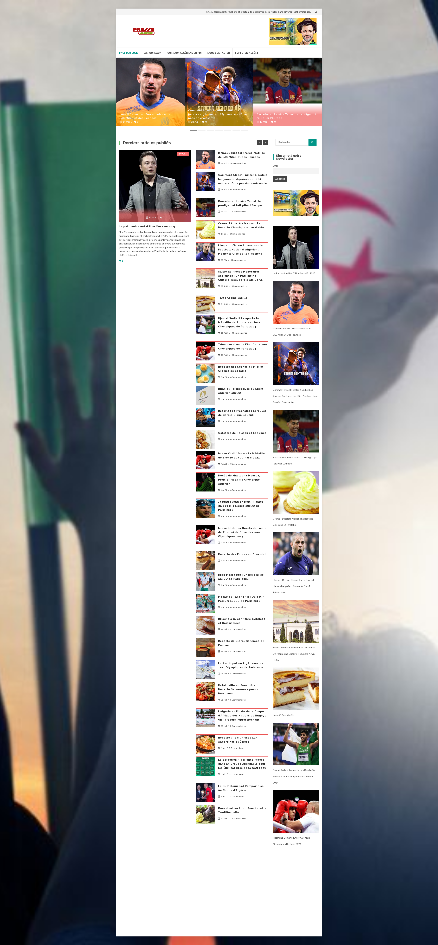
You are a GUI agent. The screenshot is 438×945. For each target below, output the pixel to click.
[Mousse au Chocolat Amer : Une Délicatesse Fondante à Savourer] (205, 211)
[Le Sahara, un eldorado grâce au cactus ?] (205, 722)
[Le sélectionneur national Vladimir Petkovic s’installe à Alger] (205, 651)
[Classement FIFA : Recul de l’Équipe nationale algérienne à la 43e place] (205, 744)
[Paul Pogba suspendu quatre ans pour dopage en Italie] (205, 700)
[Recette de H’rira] (205, 578)
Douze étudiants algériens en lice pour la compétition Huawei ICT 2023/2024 (242, 623)
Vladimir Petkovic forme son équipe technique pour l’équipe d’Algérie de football (241, 597)
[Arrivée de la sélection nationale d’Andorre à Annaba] (205, 534)
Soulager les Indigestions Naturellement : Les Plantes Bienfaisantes (239, 794)
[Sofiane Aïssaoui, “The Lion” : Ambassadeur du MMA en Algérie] (205, 316)
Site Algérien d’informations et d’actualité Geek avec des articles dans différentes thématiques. (258, 11)
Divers (183, 153)
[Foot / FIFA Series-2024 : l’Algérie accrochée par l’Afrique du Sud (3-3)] (205, 487)
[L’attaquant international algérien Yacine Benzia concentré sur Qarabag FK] (205, 435)
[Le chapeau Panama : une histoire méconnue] (205, 413)
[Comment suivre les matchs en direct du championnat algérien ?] (205, 294)
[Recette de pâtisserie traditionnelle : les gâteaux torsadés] (205, 387)
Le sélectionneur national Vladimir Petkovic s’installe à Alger (239, 649)
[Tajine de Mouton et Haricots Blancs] (205, 338)
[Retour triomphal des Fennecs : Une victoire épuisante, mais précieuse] (205, 159)
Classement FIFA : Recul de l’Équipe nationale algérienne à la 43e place (241, 741)
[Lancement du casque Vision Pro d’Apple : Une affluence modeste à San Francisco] (205, 770)
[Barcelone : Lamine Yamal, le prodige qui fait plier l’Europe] (241, 80)
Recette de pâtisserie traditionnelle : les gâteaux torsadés (238, 384)
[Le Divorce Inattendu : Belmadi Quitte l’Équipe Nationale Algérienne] (205, 822)
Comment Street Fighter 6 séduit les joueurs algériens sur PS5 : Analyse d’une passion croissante (170, 114)
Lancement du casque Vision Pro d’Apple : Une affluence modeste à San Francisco (242, 768)
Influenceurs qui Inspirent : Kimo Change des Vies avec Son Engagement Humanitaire (242, 459)
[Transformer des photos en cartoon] (296, 203)
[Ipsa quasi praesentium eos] (205, 849)
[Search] (312, 142)
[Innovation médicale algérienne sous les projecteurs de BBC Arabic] (205, 361)
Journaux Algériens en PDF (184, 52)
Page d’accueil (128, 52)
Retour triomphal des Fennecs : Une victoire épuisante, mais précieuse (241, 157)
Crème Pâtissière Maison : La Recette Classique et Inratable (305, 116)
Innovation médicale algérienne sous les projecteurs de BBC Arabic (241, 358)
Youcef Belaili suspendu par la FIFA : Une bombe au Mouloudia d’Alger (241, 266)
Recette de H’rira (230, 572)
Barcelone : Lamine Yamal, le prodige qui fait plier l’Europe (239, 116)
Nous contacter (218, 52)
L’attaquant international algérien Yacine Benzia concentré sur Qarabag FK (243, 433)
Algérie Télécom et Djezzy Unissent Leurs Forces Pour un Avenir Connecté (240, 846)
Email (275, 166)
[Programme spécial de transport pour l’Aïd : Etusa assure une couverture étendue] (155, 186)
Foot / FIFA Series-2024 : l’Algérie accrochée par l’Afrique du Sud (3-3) (242, 485)
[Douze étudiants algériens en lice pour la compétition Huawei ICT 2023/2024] (205, 625)
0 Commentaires (238, 167)
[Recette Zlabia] (205, 514)
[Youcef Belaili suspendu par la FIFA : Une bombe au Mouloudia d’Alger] (205, 268)
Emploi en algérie (247, 52)
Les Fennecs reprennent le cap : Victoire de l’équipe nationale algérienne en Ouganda (241, 183)
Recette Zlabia (229, 507)
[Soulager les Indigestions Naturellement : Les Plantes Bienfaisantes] (205, 796)
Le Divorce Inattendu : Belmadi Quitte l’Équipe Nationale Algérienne (241, 820)
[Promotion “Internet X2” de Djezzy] (205, 556)
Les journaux (152, 52)
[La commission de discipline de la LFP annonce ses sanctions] (205, 678)
